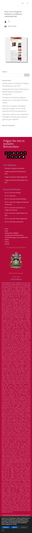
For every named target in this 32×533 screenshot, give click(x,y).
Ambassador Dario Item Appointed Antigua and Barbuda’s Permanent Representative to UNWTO (16, 421)
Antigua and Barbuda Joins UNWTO (15, 381)
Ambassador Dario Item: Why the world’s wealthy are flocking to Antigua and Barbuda (16, 335)
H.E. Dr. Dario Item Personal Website (15, 199)
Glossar (7, 242)
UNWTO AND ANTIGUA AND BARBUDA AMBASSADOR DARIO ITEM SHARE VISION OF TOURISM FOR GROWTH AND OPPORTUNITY (16, 461)
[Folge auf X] (10, 153)
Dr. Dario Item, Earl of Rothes (16, 247)
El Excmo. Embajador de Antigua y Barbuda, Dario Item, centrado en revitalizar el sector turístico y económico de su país (16, 353)
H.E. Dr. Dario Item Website (13, 192)
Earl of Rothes (26, 510)
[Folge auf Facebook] (6, 153)
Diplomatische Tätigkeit (11, 233)
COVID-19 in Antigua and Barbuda (16, 287)
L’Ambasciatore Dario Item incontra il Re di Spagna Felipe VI (16, 393)
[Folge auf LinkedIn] (21, 153)
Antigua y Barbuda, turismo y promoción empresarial (17, 374)
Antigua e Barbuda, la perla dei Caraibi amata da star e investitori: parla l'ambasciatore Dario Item (16, 482)
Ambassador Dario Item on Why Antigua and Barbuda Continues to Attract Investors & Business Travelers (16, 433)
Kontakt (7, 244)
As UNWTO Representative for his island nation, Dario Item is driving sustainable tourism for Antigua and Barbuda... (16, 464)
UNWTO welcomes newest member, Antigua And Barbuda (16, 378)
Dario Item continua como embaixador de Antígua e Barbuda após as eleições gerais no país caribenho (15, 117)
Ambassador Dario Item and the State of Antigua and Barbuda (16, 320)
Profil (6, 231)
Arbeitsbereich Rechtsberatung (14, 235)
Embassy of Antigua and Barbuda (14, 168)
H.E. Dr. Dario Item (10, 196)
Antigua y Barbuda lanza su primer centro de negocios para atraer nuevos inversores (16, 343)
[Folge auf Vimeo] (12, 157)
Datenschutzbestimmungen (16, 273)
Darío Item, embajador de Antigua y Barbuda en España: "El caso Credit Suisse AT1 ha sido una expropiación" (16, 503)
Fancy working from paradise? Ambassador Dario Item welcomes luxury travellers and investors (16, 325)
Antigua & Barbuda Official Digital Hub (16, 177)
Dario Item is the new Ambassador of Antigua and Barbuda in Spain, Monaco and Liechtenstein (16, 308)
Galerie (7, 239)
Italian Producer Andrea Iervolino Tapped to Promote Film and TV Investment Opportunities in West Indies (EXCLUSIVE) (16, 442)
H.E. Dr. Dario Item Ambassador (14, 222)
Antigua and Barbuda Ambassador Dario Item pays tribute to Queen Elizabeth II (16, 427)
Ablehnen (14, 527)
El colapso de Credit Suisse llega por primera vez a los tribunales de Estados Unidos (15, 100)
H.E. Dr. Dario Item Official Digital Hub (16, 218)
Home (6, 229)
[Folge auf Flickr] (8, 157)
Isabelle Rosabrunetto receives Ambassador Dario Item (14, 282)
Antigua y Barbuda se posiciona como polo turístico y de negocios (16, 375)
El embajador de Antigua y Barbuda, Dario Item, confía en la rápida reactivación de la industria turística (16, 359)
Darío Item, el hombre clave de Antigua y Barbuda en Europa (16, 447)
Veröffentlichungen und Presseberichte (16, 237)
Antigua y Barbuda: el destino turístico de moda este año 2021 (16, 377)
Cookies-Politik (16, 277)
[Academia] (23, 157)
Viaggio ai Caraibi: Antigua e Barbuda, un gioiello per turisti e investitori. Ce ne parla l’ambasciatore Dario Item (16, 473)
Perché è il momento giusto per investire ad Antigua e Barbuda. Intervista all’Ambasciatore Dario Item (16, 404)
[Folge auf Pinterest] (25, 153)
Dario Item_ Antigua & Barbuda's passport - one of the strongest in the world (16, 467)
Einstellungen (24, 527)
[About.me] (16, 157)
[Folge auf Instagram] (17, 153)
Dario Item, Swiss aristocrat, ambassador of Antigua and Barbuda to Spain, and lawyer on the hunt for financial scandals (16, 509)
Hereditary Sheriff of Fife (7, 512)
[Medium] (19, 157)
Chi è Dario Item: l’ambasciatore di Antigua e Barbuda (18, 411)
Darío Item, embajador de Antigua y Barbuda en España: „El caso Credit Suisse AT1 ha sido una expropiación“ (14, 108)
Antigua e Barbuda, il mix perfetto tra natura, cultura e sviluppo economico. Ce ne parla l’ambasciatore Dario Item (16, 485)
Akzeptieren (6, 527)
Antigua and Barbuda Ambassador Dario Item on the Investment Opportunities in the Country (16, 296)
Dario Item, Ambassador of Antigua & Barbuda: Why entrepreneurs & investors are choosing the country (16, 292)
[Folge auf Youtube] (13, 153)
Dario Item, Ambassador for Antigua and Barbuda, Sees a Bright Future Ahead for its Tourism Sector (16, 284)
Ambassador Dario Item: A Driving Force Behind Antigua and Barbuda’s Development (15, 91)
